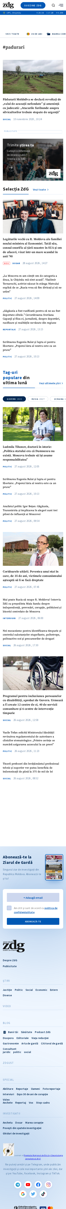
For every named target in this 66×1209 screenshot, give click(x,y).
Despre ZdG (10, 960)
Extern (54, 990)
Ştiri (6, 980)
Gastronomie (11, 1043)
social (27, 1052)
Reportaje (9, 330)
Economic (41, 990)
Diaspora (8, 1038)
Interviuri (9, 618)
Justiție (7, 990)
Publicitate (10, 966)
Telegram (17, 1184)
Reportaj (20, 1102)
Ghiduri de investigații (16, 1133)
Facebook (38, 1184)
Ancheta (7, 1122)
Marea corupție (34, 1122)
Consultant (9, 1049)
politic (17, 1052)
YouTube (28, 1184)
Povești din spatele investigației (22, 1128)
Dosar (16, 263)
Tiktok (43, 1194)
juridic (6, 1052)
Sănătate (26, 1032)
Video (7, 1006)
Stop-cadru (43, 1102)
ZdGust (8, 1063)
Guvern (14, 399)
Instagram (48, 1184)
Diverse (7, 995)
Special (8, 1079)
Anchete (7, 1102)
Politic (7, 298)
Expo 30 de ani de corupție (32, 1094)
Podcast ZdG (43, 1032)
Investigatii (11, 1113)
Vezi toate (12, 34)
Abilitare (8, 1088)
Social (7, 119)
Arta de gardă (29, 1043)
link (11, 167)
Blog (6, 1023)
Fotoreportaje (51, 1088)
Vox (31, 1102)
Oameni (35, 1088)
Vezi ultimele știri (50, 383)
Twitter (33, 1194)
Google (23, 1194)
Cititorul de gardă (52, 1043)
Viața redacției (40, 1038)
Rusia (38, 399)
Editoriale (23, 1038)
